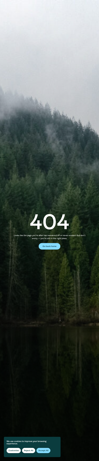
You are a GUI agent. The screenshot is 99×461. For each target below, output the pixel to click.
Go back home (49, 246)
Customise (14, 450)
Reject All (28, 450)
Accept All (43, 450)
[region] (32, 447)
